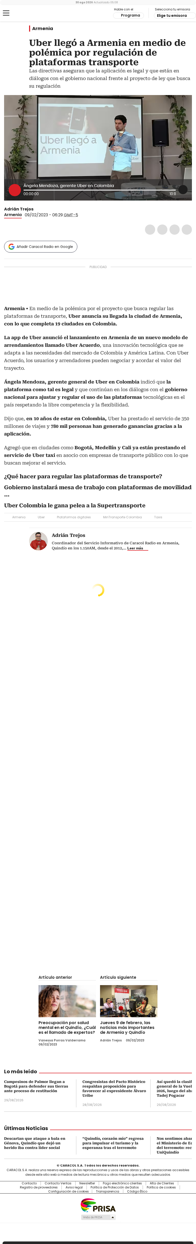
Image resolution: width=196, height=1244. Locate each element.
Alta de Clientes (162, 1183)
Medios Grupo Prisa (98, 1217)
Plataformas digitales (74, 517)
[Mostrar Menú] (6, 13)
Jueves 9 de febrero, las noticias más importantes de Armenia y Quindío (127, 1027)
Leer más (135, 548)
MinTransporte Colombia (122, 517)
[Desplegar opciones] (183, 189)
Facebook (150, 229)
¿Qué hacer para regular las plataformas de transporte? (83, 476)
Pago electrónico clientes (122, 1183)
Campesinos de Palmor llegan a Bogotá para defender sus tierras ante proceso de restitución (36, 1086)
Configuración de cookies (68, 1191)
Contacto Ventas (58, 1183)
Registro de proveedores (39, 1187)
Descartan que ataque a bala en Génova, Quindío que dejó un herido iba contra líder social (34, 1143)
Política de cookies (161, 1187)
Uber (41, 517)
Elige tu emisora (172, 15)
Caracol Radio (24, 13)
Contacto (29, 1183)
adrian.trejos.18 (43, 209)
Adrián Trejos (18, 209)
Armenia (42, 28)
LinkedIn (174, 229)
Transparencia (107, 1191)
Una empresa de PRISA (98, 1205)
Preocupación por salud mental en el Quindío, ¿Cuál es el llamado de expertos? (67, 1027)
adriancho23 (37, 209)
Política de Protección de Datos (115, 1187)
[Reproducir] (15, 190)
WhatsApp (187, 229)
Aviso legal (74, 1187)
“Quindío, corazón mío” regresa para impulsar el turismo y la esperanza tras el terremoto (113, 1143)
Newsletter (87, 1183)
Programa (130, 15)
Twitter (162, 229)
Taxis (158, 517)
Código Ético (137, 1191)
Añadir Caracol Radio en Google (45, 246)
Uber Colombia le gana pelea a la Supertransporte (74, 505)
